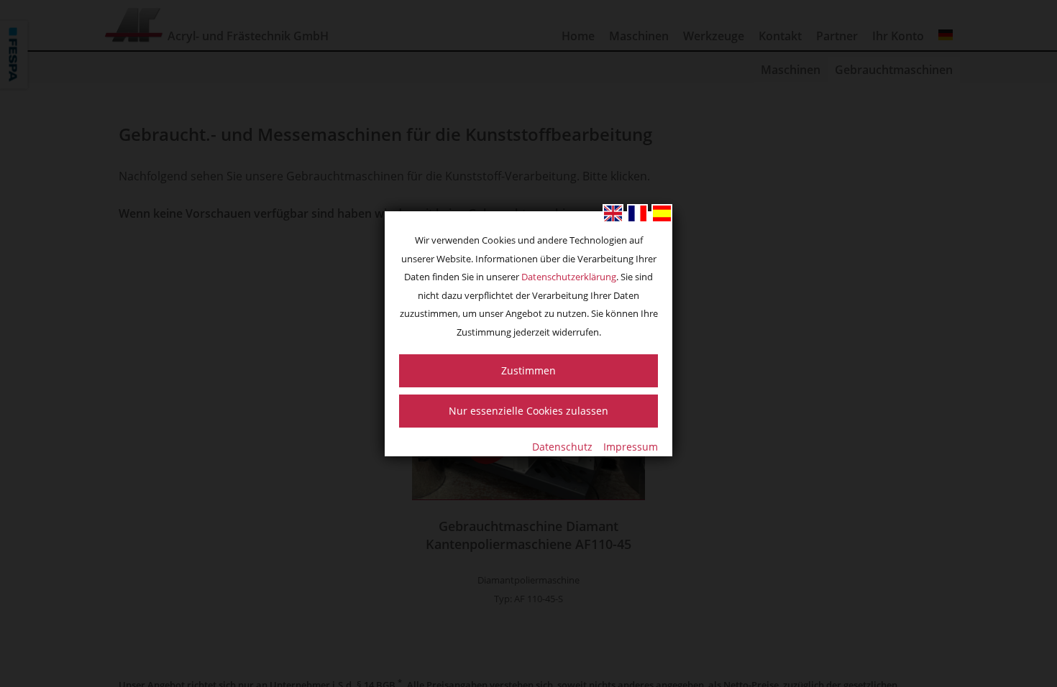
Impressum (630, 446)
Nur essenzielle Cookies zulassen (528, 411)
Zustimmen (528, 370)
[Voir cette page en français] (637, 213)
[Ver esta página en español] (661, 213)
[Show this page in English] (613, 213)
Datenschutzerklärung (568, 276)
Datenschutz (562, 446)
